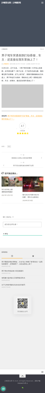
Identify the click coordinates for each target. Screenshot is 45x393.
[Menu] (42, 2)
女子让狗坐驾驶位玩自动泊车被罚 (13, 285)
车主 (9, 146)
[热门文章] (32, 256)
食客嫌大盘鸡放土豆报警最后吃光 (13, 278)
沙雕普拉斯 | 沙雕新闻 (11, 2)
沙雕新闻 (4, 49)
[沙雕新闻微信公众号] (22, 388)
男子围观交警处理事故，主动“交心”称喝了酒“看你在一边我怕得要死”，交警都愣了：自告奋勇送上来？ (22, 263)
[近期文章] (12, 256)
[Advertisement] (22, 23)
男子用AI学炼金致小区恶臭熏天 (13, 271)
